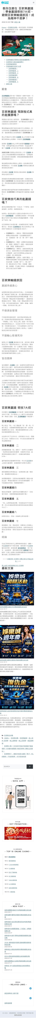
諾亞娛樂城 (22, 548)
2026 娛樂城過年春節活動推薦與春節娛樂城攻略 (17, 943)
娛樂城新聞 (8, 1003)
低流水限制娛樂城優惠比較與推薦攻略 (17, 956)
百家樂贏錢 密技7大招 (13, 66)
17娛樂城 (12, 892)
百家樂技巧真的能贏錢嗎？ (15, 62)
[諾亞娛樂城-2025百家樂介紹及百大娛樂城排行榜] (5, 2)
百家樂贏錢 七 (13, 82)
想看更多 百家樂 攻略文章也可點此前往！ (20, 560)
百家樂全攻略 (12, 27)
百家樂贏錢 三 (13, 73)
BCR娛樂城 (12, 876)
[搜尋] (30, 766)
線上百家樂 (22, 741)
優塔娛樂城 (12, 861)
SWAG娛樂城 (13, 880)
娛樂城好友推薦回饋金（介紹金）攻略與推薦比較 (17, 930)
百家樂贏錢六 (12, 79)
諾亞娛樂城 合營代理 (11, 993)
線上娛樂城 (13, 741)
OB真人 (6, 738)
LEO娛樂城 (12, 884)
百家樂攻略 (14, 738)
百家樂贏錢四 (12, 75)
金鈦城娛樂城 (13, 888)
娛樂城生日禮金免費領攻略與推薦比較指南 (17, 950)
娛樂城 (27, 144)
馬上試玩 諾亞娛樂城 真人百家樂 (13, 566)
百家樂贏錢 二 (13, 71)
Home (4, 27)
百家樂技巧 (17, 227)
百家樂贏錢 (26, 139)
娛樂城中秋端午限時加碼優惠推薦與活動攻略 (17, 937)
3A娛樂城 (12, 869)
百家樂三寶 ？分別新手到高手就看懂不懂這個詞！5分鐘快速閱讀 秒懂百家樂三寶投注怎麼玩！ (17, 748)
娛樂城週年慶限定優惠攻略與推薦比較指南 (14, 660)
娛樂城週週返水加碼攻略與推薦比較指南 (17, 961)
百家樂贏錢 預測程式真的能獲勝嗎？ (18, 60)
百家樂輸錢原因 (11, 64)
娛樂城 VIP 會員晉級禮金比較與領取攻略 (17, 967)
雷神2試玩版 (18, 1015)
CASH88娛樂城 (14, 865)
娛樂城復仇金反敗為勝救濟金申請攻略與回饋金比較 (16, 712)
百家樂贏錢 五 (13, 77)
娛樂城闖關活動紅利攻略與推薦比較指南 (13, 607)
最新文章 (9, 84)
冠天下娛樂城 (13, 872)
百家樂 (18, 137)
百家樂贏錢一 (12, 68)
